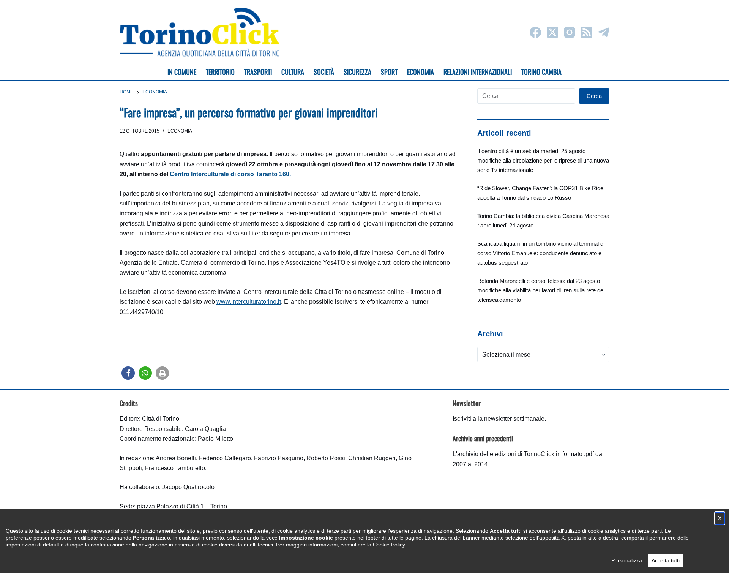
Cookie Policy (389, 544)
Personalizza (626, 560)
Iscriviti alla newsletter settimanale (498, 418)
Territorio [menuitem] (220, 72)
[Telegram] (603, 32)
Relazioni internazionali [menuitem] (477, 72)
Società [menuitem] (324, 72)
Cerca (594, 96)
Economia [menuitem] (420, 72)
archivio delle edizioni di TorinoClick (505, 454)
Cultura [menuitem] (292, 72)
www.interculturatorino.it (248, 301)
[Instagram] (569, 32)
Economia (179, 131)
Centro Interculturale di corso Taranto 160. (229, 174)
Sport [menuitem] (389, 72)
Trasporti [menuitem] (258, 72)
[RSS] (586, 32)
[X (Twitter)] (552, 32)
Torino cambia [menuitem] (541, 72)
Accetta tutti (666, 560)
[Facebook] (535, 32)
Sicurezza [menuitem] (357, 72)
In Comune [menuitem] (181, 72)
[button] (128, 373)
